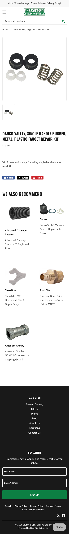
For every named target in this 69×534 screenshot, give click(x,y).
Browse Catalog (34, 404)
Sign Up (34, 494)
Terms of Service (53, 506)
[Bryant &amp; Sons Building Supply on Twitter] (58, 515)
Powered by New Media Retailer (33, 528)
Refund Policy (36, 506)
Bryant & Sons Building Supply (37, 524)
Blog (34, 418)
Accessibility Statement (33, 509)
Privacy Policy (20, 506)
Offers (34, 408)
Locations (34, 427)
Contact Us (34, 432)
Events (34, 413)
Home (5, 29)
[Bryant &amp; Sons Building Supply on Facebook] (63, 515)
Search (8, 506)
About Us (34, 423)
